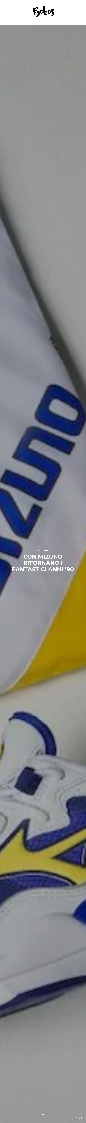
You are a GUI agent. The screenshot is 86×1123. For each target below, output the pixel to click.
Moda (38, 550)
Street (47, 550)
